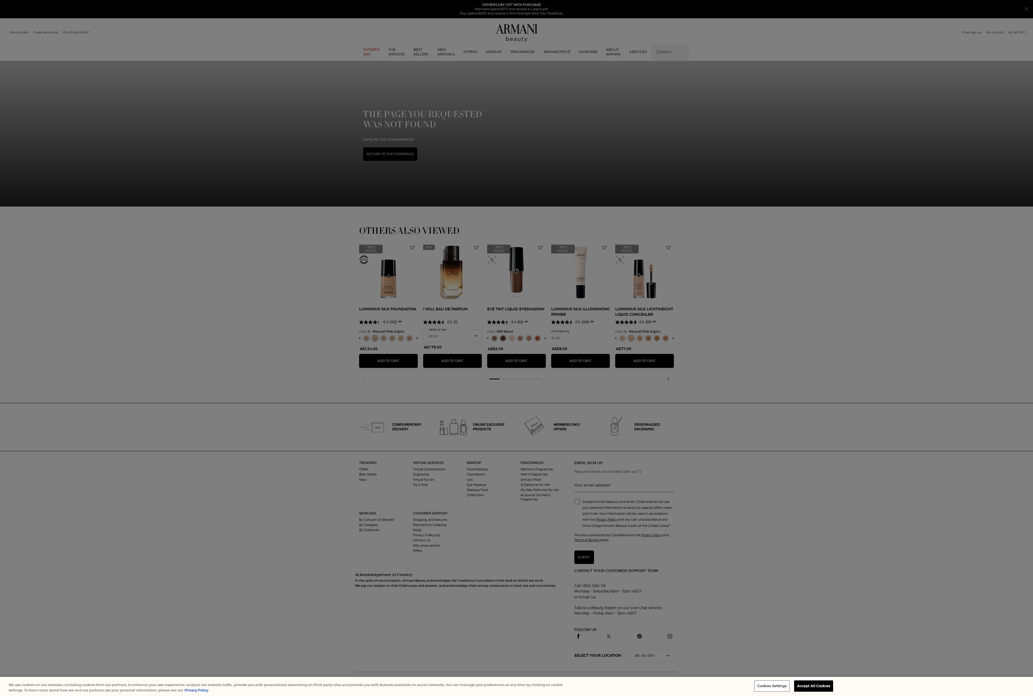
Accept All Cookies (813, 686)
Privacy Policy (196, 690)
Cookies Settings (772, 686)
